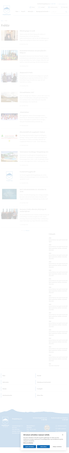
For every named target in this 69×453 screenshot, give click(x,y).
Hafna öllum (43, 446)
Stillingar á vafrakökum (57, 446)
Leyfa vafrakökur (29, 446)
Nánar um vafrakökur (28, 442)
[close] (63, 435)
